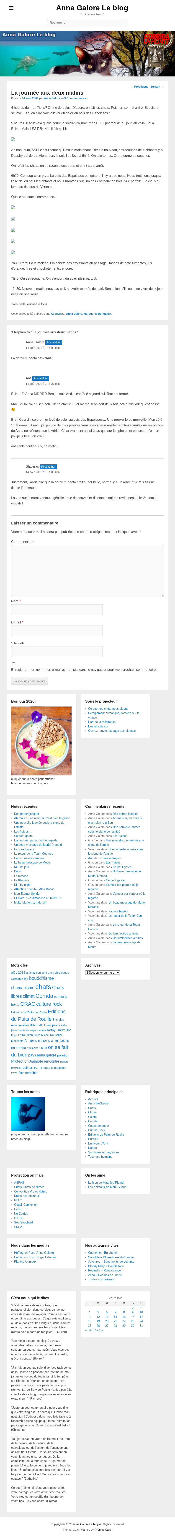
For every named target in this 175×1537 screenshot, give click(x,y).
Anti (90, 858)
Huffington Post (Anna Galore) (34, 1252)
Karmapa (31, 1030)
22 (124, 1321)
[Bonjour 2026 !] (41, 774)
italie (64, 1025)
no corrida (18, 1048)
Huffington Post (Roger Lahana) (35, 1257)
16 (132, 1317)
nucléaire (33, 1048)
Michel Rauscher (51, 1035)
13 (106, 1317)
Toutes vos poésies (101, 1279)
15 (124, 1317)
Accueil (56, 313)
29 (124, 1325)
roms (38, 1067)
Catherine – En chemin (103, 1252)
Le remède (21, 876)
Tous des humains (100, 1156)
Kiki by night (22, 884)
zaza (14, 1073)
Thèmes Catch (103, 1529)
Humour (93, 1139)
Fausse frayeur (24, 849)
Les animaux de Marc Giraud (107, 1187)
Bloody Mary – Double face (106, 1266)
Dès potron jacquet (26, 813)
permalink (104, 313)
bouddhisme (41, 978)
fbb (32, 1025)
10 (141, 1312)
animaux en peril (36, 972)
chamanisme (22, 987)
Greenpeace (52, 1025)
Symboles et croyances (103, 1152)
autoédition (17, 978)
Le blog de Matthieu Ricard (106, 1182)
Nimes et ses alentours (46, 1040)
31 (141, 1325)
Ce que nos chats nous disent (108, 708)
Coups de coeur (98, 1125)
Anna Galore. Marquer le (82, 313)
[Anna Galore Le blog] (87, 53)
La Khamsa (21, 880)
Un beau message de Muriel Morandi (38, 844)
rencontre (51, 1061)
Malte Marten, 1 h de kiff (30, 902)
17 (141, 1317)
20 (106, 1321)
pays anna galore (42, 1055)
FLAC (39, 1025)
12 (98, 1317)
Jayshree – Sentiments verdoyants (111, 1261)
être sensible (27, 1073)
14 (115, 1317)
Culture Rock (96, 1130)
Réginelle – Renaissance (104, 1270)
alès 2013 (18, 972)
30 (132, 1325)
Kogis (14, 1035)
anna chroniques (58, 972)
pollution (63, 1055)
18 (89, 1321)
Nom (16, 601)
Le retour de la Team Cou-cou (33, 853)
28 (115, 1325)
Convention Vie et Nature (30, 1191)
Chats (92, 1108)
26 (98, 1325)
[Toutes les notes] (28, 1130)
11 (89, 1317)
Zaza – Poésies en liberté (105, 1275)
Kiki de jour (21, 867)
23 (132, 1321)
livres (37, 1035)
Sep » (99, 1330)
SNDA (18, 1227)
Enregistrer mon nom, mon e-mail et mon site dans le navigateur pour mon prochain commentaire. (84, 669)
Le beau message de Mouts (32, 862)
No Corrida (21, 1213)
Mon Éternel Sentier (27, 893)
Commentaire (22, 542)
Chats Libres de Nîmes (29, 1187)
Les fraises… (23, 831)
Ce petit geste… (25, 836)
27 (106, 1325)
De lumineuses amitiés (29, 858)
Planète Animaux (25, 1261)
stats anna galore (55, 1067)
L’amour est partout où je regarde (35, 840)
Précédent (139, 86)
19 (98, 1321)
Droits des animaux (27, 1196)
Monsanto (17, 1041)
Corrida (44, 996)
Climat (92, 1112)
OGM (43, 1048)
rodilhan (27, 1067)
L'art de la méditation (102, 722)
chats (43, 986)
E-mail (17, 622)
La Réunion (25, 1035)
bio (26, 978)
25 (89, 1325)
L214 (17, 1209)
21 (115, 1321)
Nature (92, 1148)
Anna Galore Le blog (92, 8)
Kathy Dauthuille (59, 1030)
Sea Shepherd (23, 1222)
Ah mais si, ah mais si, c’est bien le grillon (42, 818)
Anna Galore (52, 98)
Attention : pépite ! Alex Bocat (34, 889)
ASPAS (19, 1182)
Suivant (157, 86)
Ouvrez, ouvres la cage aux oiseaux (112, 730)
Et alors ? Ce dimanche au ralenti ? (37, 898)
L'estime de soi (98, 726)
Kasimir (41, 1030)
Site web (17, 643)
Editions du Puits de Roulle (29, 1012)
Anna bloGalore (98, 1103)
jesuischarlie (18, 1030)
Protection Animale (27, 1061)
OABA (18, 1218)
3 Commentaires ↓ (76, 98)
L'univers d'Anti (98, 1143)
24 (141, 1321)
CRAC (27, 1004)
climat (29, 996)
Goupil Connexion (25, 1204)
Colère (92, 1117)
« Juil (88, 1330)
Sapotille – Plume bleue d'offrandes (111, 1257)
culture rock (49, 1004)
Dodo (17, 871)
